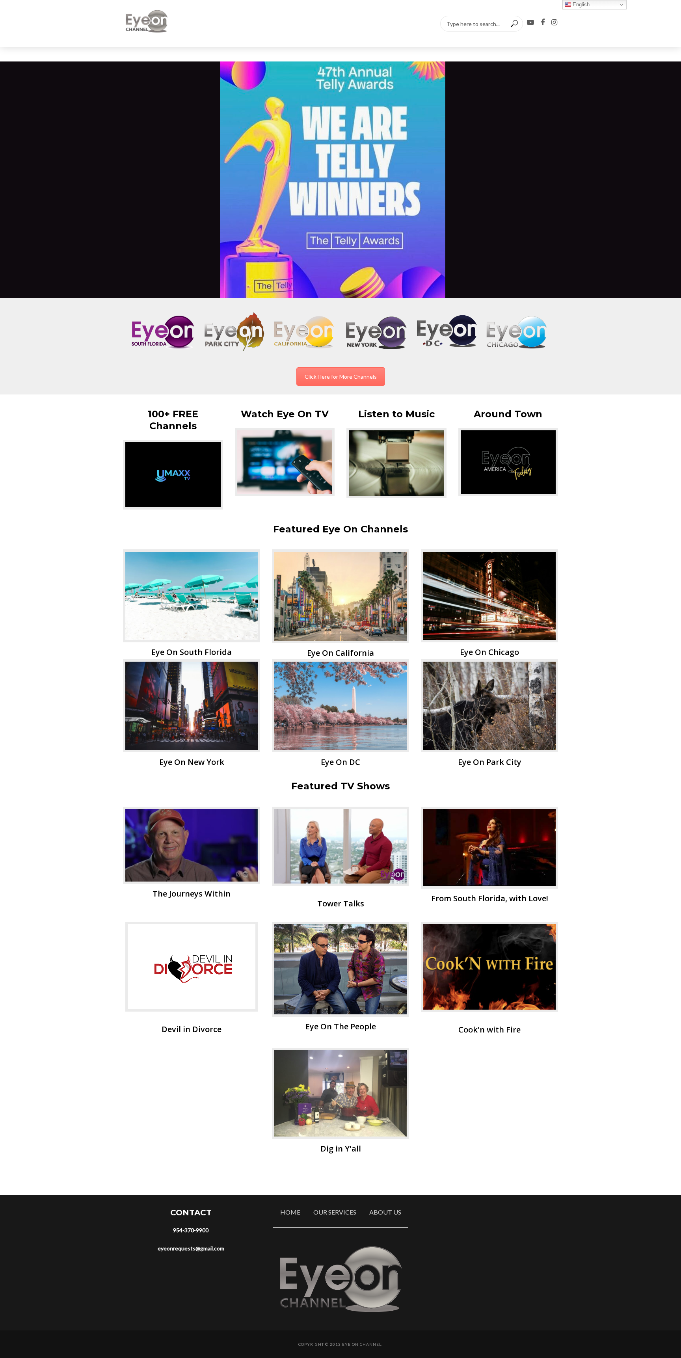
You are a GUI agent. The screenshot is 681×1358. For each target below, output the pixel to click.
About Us (260, 23)
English (580, 4)
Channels (380, 23)
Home (290, 1212)
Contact (421, 23)
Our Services (334, 23)
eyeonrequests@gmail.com (191, 1248)
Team (295, 23)
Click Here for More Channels (341, 376)
